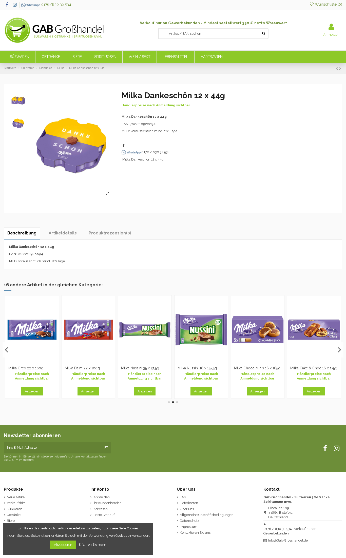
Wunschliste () (328, 4)
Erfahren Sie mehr (93, 544)
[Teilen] (123, 146)
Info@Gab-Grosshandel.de (288, 540)
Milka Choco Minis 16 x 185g (31, 368)
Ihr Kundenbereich (107, 503)
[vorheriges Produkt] (337, 68)
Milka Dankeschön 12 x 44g (143, 159)
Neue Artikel (16, 497)
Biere (11, 521)
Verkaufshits (16, 503)
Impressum (188, 527)
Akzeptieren (63, 545)
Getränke (14, 515)
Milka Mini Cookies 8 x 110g (200, 368)
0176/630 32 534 (55, 4)
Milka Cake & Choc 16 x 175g (88, 368)
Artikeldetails (63, 233)
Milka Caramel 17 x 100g (310, 368)
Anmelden (101, 497)
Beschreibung (21, 233)
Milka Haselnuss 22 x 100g (255, 368)
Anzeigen (32, 391)
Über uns (187, 509)
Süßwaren (14, 509)
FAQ (183, 497)
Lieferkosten (189, 503)
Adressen (100, 509)
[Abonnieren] (106, 447)
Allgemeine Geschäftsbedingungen (207, 515)
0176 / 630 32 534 (155, 152)
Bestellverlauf (103, 515)
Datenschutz (189, 521)
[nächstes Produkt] (340, 68)
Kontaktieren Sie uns (195, 532)
